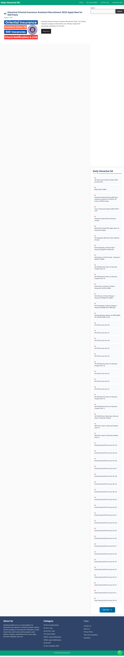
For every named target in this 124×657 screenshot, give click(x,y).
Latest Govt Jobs (117, 2)
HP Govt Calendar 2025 (51, 646)
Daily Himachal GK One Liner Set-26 (106, 476)
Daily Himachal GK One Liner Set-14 (106, 569)
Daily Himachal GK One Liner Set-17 (106, 546)
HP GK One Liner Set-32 (102, 381)
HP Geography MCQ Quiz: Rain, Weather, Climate (107, 239)
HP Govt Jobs (105, 2)
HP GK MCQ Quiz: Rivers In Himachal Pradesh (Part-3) (106, 365)
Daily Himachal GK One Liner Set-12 (106, 585)
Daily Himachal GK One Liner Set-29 (106, 453)
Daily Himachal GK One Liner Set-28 (106, 460)
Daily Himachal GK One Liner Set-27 (106, 468)
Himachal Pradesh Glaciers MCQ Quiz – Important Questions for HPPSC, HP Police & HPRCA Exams (107, 199)
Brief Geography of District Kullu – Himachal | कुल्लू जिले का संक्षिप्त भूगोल (105, 248)
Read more (46, 31)
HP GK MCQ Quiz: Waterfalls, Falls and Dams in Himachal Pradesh (106, 417)
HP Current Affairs (92, 2)
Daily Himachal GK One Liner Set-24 (106, 492)
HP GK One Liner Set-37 (102, 333)
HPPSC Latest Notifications (52, 637)
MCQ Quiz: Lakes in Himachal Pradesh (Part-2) (106, 427)
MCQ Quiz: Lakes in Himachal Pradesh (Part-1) (106, 436)
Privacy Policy (88, 632)
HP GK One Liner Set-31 (102, 389)
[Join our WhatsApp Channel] (119, 652)
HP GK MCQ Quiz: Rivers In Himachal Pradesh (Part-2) (106, 398)
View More (107, 610)
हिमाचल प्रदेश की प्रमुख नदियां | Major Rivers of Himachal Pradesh (107, 229)
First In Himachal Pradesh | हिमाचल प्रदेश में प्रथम (107, 210)
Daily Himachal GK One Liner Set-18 (106, 538)
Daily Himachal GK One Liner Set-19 (106, 530)
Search (93, 8)
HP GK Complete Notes (51, 625)
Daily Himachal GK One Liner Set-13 (106, 577)
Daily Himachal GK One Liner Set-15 (106, 561)
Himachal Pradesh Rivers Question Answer (105, 219)
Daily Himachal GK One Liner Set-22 (106, 499)
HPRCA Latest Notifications (52, 640)
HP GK (81, 2)
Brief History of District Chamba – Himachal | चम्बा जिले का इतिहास (105, 287)
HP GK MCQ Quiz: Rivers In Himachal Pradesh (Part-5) (106, 268)
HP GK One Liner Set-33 (102, 373)
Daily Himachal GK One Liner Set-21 (106, 515)
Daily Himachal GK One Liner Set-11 (105, 593)
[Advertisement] (107, 90)
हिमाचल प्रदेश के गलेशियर (101, 189)
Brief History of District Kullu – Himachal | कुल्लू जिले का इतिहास (107, 258)
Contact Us (87, 626)
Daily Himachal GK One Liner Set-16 (106, 554)
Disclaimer (87, 638)
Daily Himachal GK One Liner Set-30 (106, 445)
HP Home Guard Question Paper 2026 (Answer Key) (106, 181)
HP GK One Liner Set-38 (102, 325)
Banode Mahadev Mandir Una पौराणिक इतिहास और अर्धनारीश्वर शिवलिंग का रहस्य (107, 316)
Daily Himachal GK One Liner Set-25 (106, 484)
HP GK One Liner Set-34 (102, 356)
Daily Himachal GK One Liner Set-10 (106, 600)
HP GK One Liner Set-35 (102, 348)
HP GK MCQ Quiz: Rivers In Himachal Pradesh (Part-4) (106, 277)
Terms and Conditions (91, 635)
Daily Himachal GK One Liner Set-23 (106, 507)
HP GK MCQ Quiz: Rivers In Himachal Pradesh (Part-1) (106, 407)
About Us (87, 629)
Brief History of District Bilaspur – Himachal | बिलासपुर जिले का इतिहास (105, 297)
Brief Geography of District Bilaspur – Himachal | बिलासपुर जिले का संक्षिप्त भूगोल (106, 306)
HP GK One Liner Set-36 (102, 340)
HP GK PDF (47, 643)
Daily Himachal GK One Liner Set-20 (106, 523)
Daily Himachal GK (10, 2)
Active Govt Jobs (49, 631)
